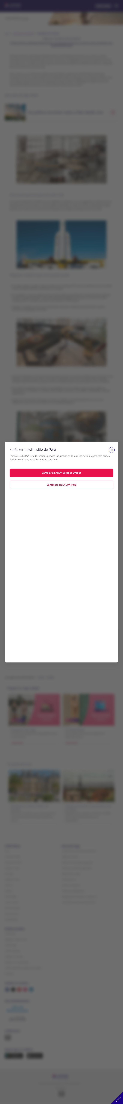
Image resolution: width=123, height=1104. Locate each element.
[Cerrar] (111, 450)
